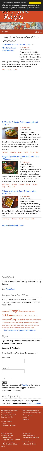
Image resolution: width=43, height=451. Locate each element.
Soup (3, 187)
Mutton (30, 322)
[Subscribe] (20, 47)
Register (25, 385)
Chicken (14, 219)
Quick (29, 325)
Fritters (27, 319)
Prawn (18, 325)
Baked (3, 311)
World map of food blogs (31, 438)
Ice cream (38, 319)
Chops (26, 316)
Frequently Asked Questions (11, 440)
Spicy (7, 327)
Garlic (30, 319)
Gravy (34, 319)
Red (9, 187)
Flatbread (5, 152)
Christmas (31, 316)
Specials (4, 327)
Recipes (4, 31)
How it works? (7, 438)
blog (4, 423)
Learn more (30, 9)
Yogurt (32, 327)
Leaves (21, 184)
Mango (21, 322)
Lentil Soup (5, 184)
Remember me (9, 379)
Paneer (3, 325)
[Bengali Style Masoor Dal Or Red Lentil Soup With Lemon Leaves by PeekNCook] (10, 167)
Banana (7, 311)
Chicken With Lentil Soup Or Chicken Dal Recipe (19, 192)
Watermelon (27, 327)
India (20, 152)
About (26, 417)
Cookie (8, 319)
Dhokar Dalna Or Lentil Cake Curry (16, 44)
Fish (23, 319)
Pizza (11, 325)
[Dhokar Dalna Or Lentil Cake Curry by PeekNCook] (10, 52)
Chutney (36, 316)
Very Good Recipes (7, 411)
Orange (37, 322)
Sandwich (36, 325)
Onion (33, 322)
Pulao (26, 325)
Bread (25, 311)
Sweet (17, 328)
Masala (26, 322)
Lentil (3, 69)
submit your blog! (34, 403)
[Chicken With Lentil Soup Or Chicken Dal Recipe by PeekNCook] (10, 202)
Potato (14, 325)
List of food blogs (29, 435)
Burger (29, 311)
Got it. (35, 3)
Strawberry (12, 327)
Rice (32, 325)
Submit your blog (8, 435)
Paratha (13, 152)
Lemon (34, 184)
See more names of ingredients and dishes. (20, 330)
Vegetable (21, 327)
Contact (26, 419)
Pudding (22, 325)
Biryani (22, 311)
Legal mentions (7, 421)
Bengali (14, 184)
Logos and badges (8, 442)
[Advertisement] (21, 97)
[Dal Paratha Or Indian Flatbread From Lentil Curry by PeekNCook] (10, 132)
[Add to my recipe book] (33, 44)
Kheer (9, 322)
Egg (21, 319)
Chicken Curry (16, 316)
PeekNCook (26, 47)
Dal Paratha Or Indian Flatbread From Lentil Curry (20, 123)
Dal (37, 152)
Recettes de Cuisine (30, 444)
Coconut (4, 319)
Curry (9, 69)
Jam (7, 322)
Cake (15, 69)
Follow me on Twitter (9, 426)
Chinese (23, 316)
